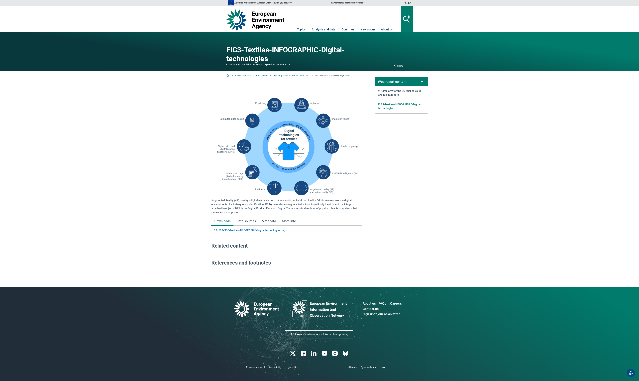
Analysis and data (323, 29)
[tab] (222, 221)
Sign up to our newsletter (381, 314)
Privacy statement (255, 367)
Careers (396, 303)
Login (383, 367)
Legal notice (292, 367)
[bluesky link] (345, 353)
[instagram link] (335, 353)
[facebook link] (304, 353)
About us (387, 29)
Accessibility (275, 367)
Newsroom (367, 29)
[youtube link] (324, 353)
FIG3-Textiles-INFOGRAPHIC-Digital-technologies (399, 106)
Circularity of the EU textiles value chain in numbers (291, 75)
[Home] (228, 76)
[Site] (256, 19)
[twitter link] (293, 353)
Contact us (371, 309)
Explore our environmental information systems (319, 334)
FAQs (382, 303)
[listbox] (260, 3)
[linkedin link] (314, 353)
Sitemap (352, 367)
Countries (347, 29)
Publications (262, 75)
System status (368, 367)
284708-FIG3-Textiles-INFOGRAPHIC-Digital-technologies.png (249, 230)
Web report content (392, 82)
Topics (301, 29)
